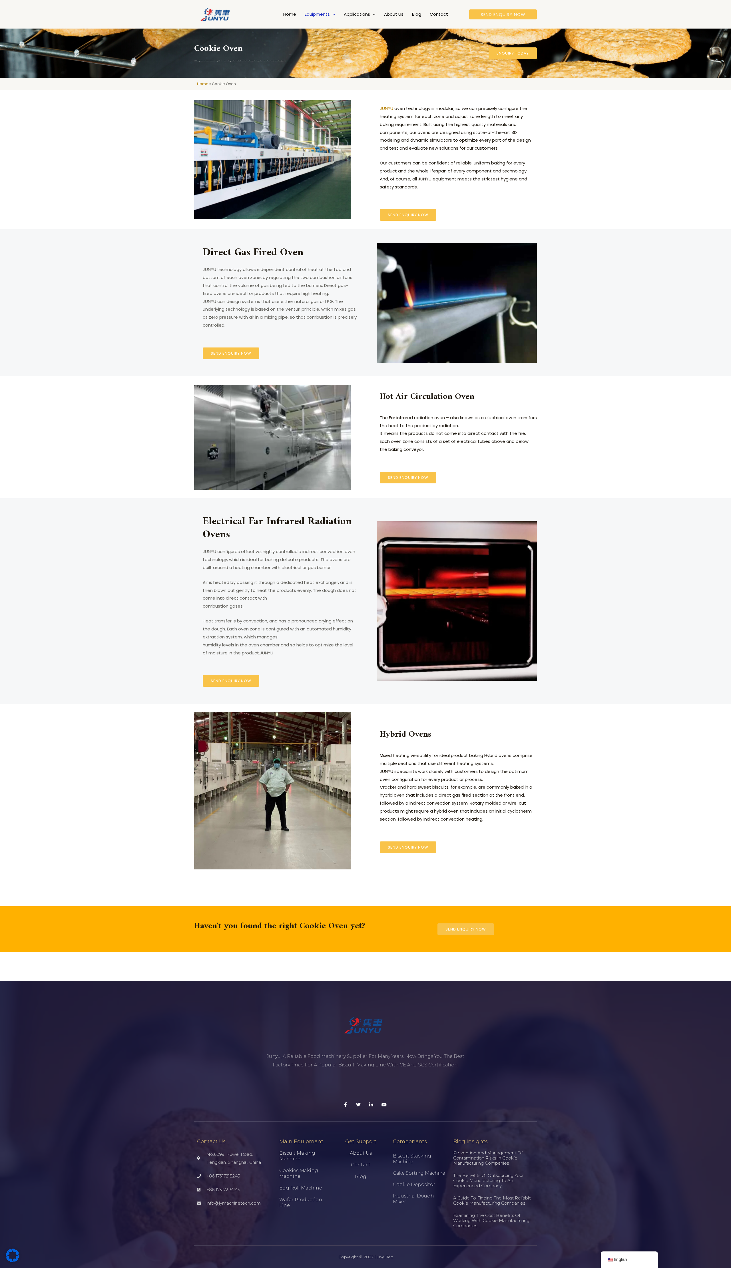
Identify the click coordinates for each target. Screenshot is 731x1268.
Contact (360, 1164)
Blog (360, 1176)
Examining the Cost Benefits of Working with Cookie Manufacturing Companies (491, 1220)
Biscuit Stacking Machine (412, 1158)
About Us (361, 1153)
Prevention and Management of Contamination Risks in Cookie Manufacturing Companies (488, 1158)
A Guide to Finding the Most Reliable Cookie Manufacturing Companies (492, 1200)
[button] (332, 14)
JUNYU (386, 108)
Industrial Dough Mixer (413, 1198)
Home (202, 83)
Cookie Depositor (414, 1184)
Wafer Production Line (300, 1202)
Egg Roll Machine (300, 1188)
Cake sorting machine (419, 1173)
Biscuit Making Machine (297, 1156)
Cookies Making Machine (298, 1173)
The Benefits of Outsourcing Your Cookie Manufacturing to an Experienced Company (488, 1180)
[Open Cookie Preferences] (12, 1261)
